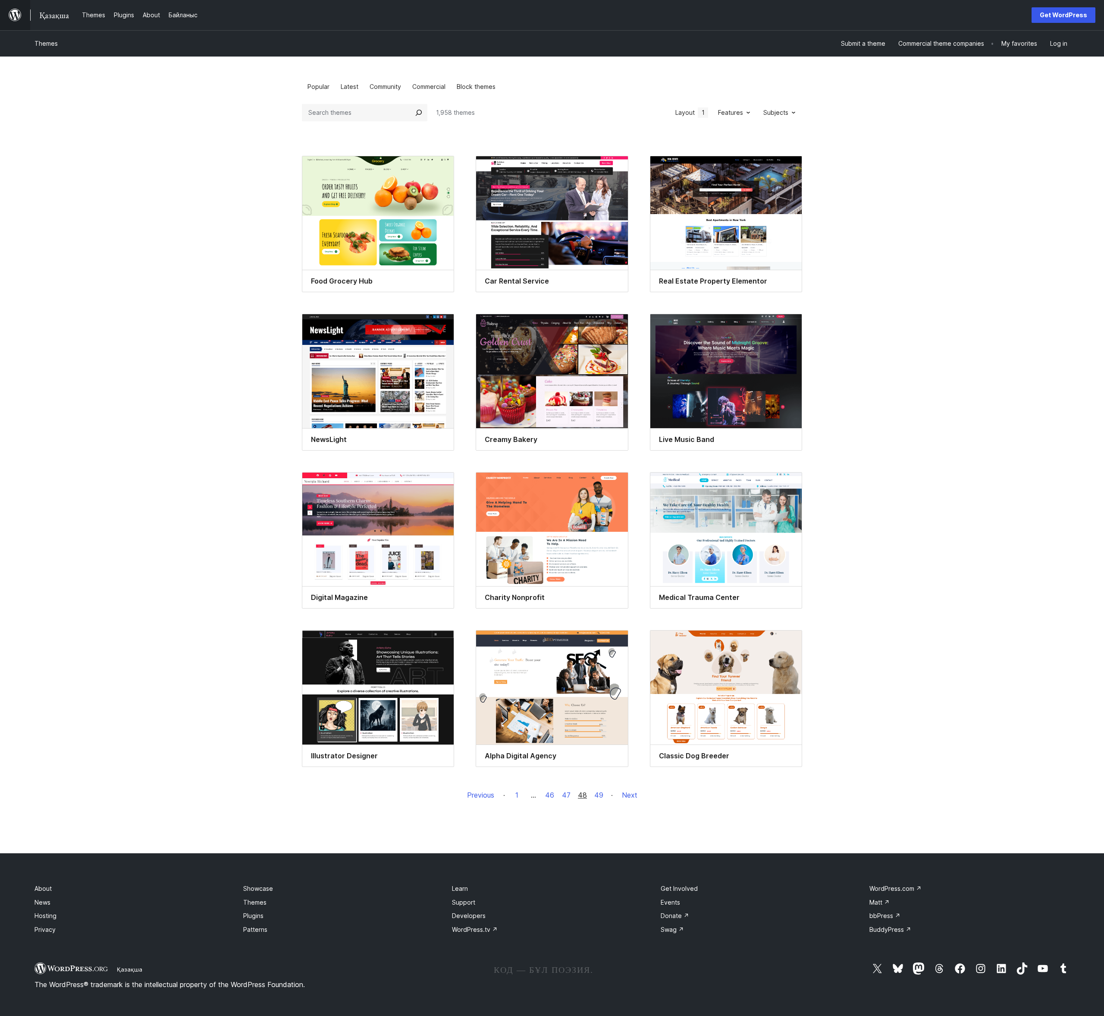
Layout (690, 112)
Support (463, 902)
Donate (675, 915)
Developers (469, 915)
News (42, 902)
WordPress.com (895, 888)
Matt (879, 902)
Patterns (255, 929)
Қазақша (129, 969)
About (43, 888)
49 (598, 795)
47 (566, 795)
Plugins (253, 915)
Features (730, 112)
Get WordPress (1063, 15)
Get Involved (679, 888)
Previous (480, 795)
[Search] (418, 112)
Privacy (45, 929)
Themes (46, 43)
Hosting (45, 915)
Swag (672, 929)
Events (670, 902)
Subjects (775, 112)
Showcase (258, 888)
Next (629, 795)
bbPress (884, 915)
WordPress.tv (475, 929)
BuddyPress (890, 929)
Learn (460, 888)
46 (549, 795)
